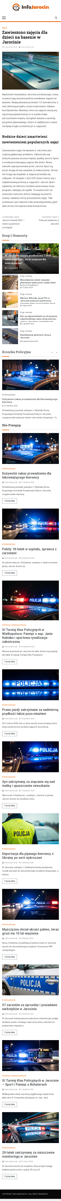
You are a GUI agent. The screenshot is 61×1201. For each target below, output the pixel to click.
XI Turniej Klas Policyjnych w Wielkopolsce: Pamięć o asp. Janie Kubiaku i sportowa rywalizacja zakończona (27, 636)
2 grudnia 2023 (28, 324)
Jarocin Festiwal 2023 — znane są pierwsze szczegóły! (13, 224)
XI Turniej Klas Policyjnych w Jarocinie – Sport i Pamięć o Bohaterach (30, 1082)
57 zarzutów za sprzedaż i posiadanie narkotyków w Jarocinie (29, 1007)
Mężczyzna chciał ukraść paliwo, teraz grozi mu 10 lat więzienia (30, 931)
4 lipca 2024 (27, 306)
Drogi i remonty (12, 251)
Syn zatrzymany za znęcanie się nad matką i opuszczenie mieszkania (28, 784)
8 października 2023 (30, 341)
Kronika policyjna (8, 395)
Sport (4, 28)
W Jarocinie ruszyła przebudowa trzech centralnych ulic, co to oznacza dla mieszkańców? (28, 259)
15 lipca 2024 (27, 287)
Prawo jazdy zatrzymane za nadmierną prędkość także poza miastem (30, 712)
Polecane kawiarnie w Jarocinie (49, 222)
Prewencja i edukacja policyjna (14, 625)
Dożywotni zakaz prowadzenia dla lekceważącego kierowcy (30, 400)
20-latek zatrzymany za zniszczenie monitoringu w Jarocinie (28, 1154)
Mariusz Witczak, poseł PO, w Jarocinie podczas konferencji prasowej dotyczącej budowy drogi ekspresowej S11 (37, 302)
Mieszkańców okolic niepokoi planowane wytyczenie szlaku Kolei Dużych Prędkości (38, 283)
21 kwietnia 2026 (11, 406)
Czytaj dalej (9, 501)
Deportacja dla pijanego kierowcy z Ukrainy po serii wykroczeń (28, 856)
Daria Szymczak (27, 47)
